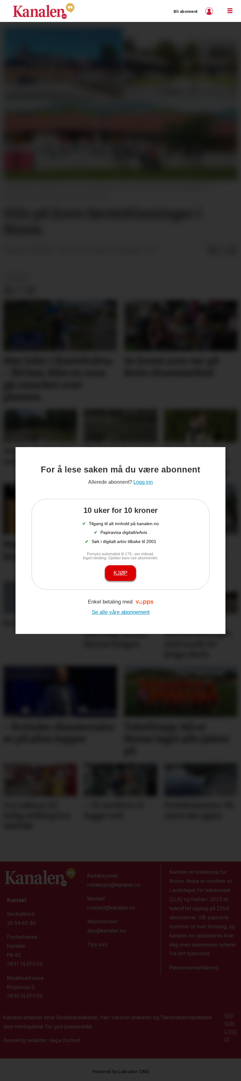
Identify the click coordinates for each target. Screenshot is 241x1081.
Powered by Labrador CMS (120, 1071)
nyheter (17, 277)
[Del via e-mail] (232, 251)
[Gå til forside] (43, 11)
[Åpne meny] (230, 11)
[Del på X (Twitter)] (222, 251)
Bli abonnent (185, 11)
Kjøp (120, 573)
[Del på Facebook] (212, 251)
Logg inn (210, 11)
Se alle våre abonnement (121, 612)
